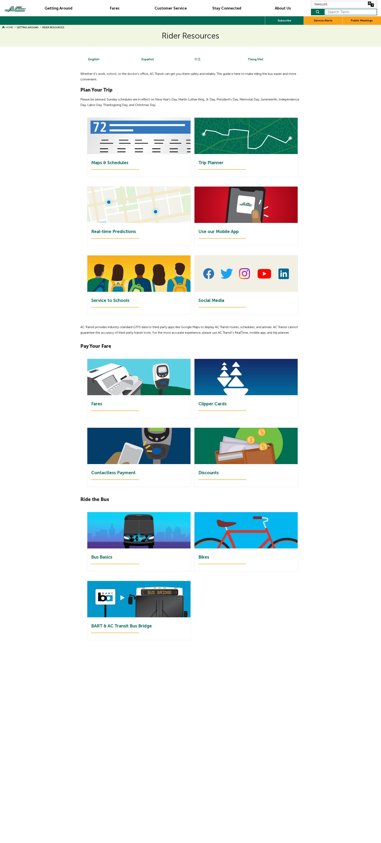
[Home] (15, 8)
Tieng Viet (255, 59)
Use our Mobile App (218, 231)
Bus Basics (101, 557)
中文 (197, 59)
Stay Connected (226, 8)
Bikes (203, 557)
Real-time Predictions (113, 231)
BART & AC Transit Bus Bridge (121, 626)
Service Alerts (323, 20)
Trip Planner (210, 162)
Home (9, 27)
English (93, 59)
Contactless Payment (113, 472)
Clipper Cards (212, 404)
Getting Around (58, 8)
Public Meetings (362, 20)
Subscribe (284, 20)
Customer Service (171, 8)
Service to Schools (110, 300)
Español (147, 59)
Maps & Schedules (109, 162)
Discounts (208, 472)
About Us (283, 8)
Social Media (211, 300)
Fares (114, 8)
